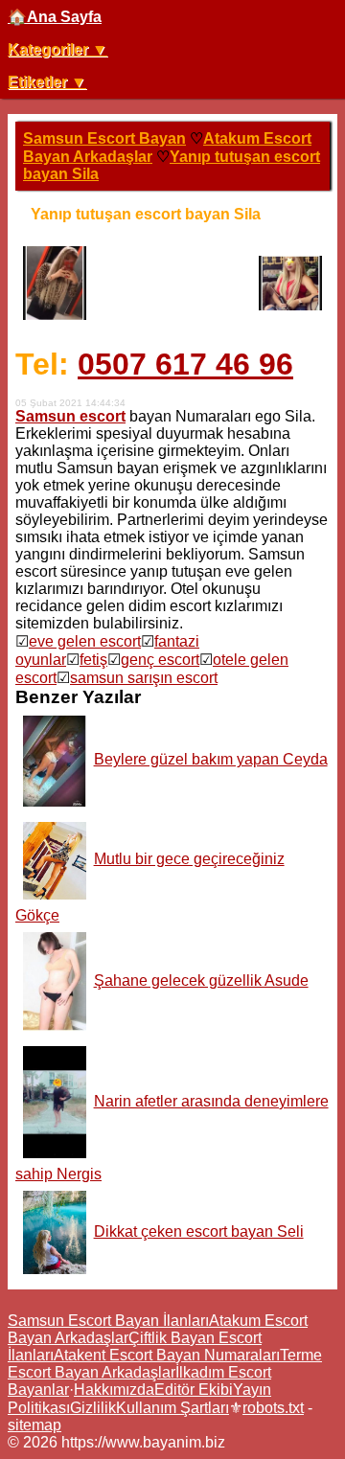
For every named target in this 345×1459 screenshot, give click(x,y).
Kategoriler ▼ (57, 49)
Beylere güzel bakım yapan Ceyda (211, 759)
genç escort (160, 659)
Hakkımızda (114, 1389)
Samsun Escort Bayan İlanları (108, 1320)
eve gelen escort (85, 641)
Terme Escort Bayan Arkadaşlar (165, 1363)
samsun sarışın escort (144, 678)
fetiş (93, 659)
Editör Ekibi (193, 1389)
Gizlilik (93, 1408)
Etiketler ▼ (47, 82)
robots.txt (273, 1408)
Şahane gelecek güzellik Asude (201, 980)
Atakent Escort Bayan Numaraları (167, 1355)
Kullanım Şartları (172, 1408)
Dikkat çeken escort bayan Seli (199, 1231)
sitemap (34, 1425)
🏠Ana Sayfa (55, 17)
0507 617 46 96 (185, 364)
